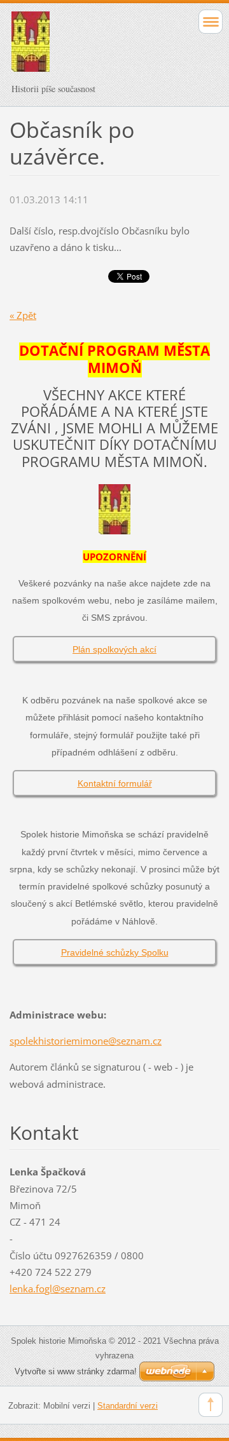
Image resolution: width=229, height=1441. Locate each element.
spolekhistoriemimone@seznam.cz (86, 1040)
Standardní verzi (127, 1406)
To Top (210, 1405)
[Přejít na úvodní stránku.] (93, 47)
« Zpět (23, 315)
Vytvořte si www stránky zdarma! (76, 1371)
